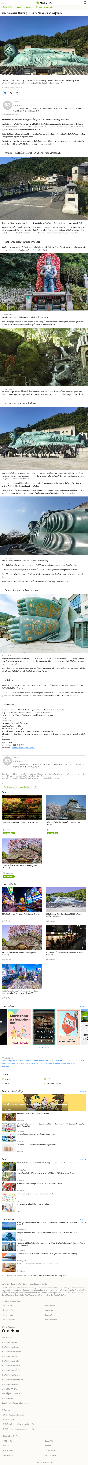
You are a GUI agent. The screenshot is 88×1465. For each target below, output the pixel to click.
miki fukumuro (17, 105)
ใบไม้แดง (13, 1064)
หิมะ (47, 1061)
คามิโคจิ (6, 1066)
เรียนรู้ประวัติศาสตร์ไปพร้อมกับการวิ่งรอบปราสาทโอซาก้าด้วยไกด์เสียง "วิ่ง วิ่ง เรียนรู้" (47, 1233)
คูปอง (19, 7)
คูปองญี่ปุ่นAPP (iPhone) (11, 1389)
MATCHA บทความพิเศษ (47, 7)
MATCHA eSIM (7, 1398)
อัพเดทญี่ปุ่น (29, 7)
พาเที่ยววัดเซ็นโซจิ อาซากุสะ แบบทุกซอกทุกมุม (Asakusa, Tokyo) (39, 1183)
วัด (36, 787)
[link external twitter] (8, 1331)
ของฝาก (20, 1061)
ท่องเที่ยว (8, 1084)
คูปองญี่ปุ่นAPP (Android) (11, 1394)
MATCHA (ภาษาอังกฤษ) (10, 1347)
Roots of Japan (8, 1419)
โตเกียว (49, 1064)
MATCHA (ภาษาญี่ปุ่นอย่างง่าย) (13, 1380)
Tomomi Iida (9, 873)
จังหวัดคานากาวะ (9, 1320)
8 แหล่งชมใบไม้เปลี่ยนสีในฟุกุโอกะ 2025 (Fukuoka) (20, 822)
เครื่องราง (66, 1064)
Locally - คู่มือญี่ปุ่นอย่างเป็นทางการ (15, 1403)
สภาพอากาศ (39, 1061)
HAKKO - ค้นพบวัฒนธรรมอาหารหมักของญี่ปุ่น (19, 1429)
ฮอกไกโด (29, 1061)
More (82, 1006)
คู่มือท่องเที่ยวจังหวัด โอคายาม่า (14, 1415)
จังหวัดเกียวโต (8, 1310)
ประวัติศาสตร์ (25, 787)
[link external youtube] (18, 1331)
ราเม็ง (5, 1064)
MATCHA (8, 830)
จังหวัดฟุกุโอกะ (7, 7)
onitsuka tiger (70, 1061)
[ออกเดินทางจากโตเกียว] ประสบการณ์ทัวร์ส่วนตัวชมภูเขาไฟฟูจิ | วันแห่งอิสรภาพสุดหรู (47, 1253)
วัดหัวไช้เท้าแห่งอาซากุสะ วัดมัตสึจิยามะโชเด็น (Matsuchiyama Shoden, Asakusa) (46, 1163)
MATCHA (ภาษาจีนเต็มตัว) (11, 1352)
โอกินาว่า (41, 1064)
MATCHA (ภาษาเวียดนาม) (11, 1375)
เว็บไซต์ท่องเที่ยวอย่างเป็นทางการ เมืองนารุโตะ (19, 1424)
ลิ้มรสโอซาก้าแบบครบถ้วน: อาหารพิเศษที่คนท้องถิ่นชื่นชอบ (37, 1264)
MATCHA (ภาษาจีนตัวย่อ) (11, 1366)
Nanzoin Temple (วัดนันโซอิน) (23, 748)
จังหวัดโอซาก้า (50, 1306)
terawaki (52, 830)
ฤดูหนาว (12, 1061)
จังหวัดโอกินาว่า (50, 1315)
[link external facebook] (4, 1331)
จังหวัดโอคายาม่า (51, 1320)
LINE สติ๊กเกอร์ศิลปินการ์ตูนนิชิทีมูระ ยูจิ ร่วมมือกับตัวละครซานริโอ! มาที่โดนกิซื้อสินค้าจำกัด (35, 1104)
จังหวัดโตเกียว (8, 1306)
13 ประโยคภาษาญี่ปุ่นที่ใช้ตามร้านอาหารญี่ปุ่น (33, 1204)
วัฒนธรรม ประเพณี (54, 1084)
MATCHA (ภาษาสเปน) (10, 1384)
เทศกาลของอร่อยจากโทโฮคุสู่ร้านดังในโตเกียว (33, 1113)
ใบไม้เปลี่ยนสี (23, 1064)
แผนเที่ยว (81, 1061)
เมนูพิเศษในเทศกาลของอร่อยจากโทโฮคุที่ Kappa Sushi (36, 1134)
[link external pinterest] (13, 1331)
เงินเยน (74, 1064)
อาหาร (7, 1079)
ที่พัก (4, 1061)
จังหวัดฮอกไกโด (50, 1310)
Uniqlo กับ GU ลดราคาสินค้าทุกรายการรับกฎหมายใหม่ (36, 1144)
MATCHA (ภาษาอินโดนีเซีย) (12, 1370)
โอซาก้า (57, 1064)
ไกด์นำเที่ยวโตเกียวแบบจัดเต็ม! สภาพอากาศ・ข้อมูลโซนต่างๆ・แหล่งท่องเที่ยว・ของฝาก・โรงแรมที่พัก (21, 992)
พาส (53, 1061)
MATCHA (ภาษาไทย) (9, 1356)
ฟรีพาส (59, 1061)
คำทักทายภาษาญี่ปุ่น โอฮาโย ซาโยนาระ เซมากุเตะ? (35, 1194)
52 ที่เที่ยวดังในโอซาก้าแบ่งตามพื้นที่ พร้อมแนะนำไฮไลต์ (21, 914)
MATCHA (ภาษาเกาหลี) (10, 1361)
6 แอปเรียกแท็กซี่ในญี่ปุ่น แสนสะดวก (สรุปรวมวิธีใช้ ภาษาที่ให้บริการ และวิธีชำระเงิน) (46, 1173)
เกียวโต (32, 1064)
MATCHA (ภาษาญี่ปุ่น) (10, 1342)
